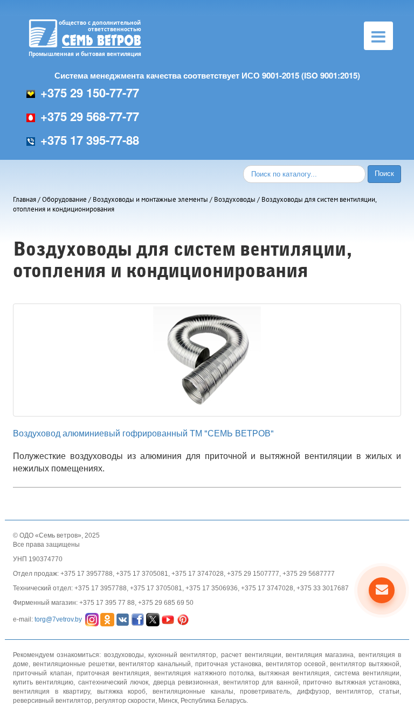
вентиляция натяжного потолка (204, 673)
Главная (24, 199)
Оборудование (64, 199)
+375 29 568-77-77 (89, 116)
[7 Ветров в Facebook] (137, 619)
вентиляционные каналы (193, 691)
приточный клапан (42, 673)
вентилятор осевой (296, 664)
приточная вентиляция (113, 673)
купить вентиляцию (43, 682)
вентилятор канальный (155, 664)
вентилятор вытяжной (364, 664)
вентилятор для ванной (261, 682)
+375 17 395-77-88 (89, 140)
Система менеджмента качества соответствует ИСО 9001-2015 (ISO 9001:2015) (207, 75)
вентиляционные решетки (74, 664)
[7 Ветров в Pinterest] (183, 619)
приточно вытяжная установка (351, 682)
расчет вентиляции (251, 655)
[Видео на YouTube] (168, 619)
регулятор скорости (125, 700)
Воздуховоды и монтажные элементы (150, 199)
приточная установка (228, 664)
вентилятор (354, 691)
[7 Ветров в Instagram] (92, 619)
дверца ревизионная (185, 682)
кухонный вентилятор (182, 655)
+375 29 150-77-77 (89, 92)
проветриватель (265, 691)
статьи (389, 691)
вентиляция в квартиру (51, 691)
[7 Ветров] (153, 619)
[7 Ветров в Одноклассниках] (107, 619)
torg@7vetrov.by (58, 619)
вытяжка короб (121, 691)
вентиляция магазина (320, 655)
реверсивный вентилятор (52, 700)
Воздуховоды (235, 199)
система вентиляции (366, 673)
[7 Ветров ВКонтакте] (122, 619)
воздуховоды (124, 655)
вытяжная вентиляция (294, 673)
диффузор (313, 691)
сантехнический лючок (113, 682)
